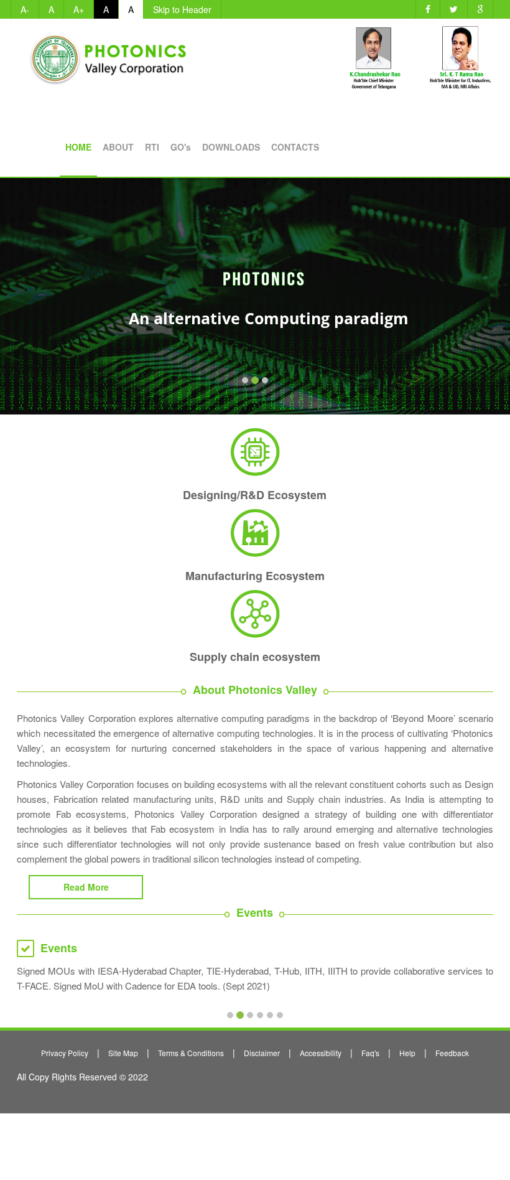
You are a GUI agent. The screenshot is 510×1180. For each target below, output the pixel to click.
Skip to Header (182, 9)
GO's (180, 147)
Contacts (295, 147)
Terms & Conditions (191, 1052)
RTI (152, 147)
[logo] (111, 53)
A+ (78, 9)
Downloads (231, 147)
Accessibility (320, 1052)
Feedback (452, 1052)
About (118, 147)
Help (407, 1052)
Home (78, 147)
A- (25, 9)
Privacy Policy (64, 1052)
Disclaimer (262, 1052)
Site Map (123, 1052)
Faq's (370, 1052)
